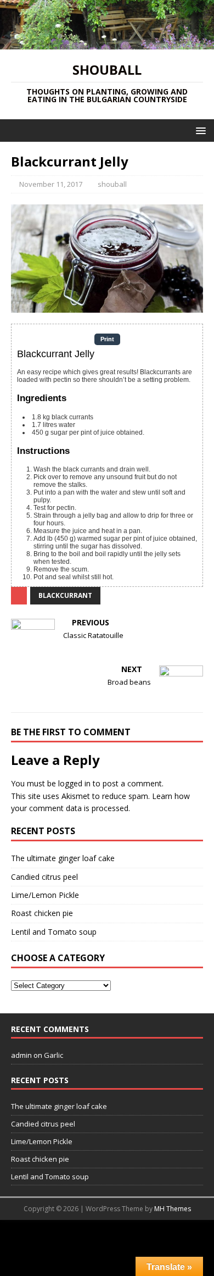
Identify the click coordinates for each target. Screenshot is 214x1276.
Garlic (53, 1055)
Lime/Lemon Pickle (45, 895)
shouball (112, 184)
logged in (74, 783)
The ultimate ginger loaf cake (63, 858)
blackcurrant (65, 595)
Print (107, 339)
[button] (199, 130)
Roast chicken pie (42, 913)
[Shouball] (107, 42)
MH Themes (172, 1208)
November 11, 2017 (50, 184)
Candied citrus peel (44, 877)
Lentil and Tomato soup (54, 932)
